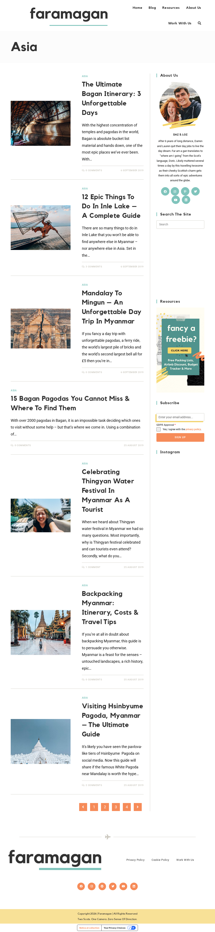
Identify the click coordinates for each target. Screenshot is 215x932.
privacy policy (193, 429)
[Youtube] (176, 200)
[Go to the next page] (138, 807)
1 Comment (93, 567)
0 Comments (94, 170)
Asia (85, 76)
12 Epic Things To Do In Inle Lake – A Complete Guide (111, 206)
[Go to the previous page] (83, 807)
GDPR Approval (166, 424)
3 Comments (94, 266)
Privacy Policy (135, 859)
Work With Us (185, 859)
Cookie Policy (160, 859)
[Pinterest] (185, 191)
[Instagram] (175, 191)
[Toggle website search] (199, 23)
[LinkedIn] (186, 200)
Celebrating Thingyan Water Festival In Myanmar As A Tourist (108, 491)
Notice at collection (89, 928)
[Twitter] (195, 191)
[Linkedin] (134, 886)
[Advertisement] (185, 263)
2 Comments (94, 785)
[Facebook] (165, 191)
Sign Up (180, 437)
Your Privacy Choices (115, 928)
